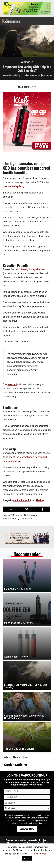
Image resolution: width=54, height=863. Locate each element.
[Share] (11, 509)
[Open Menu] (50, 21)
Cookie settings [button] (38, 853)
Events (9, 840)
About (9, 843)
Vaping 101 (27, 61)
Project (43, 840)
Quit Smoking (31, 515)
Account (20, 843)
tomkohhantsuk (21, 500)
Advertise (20, 840)
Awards (32, 840)
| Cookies (41, 843)
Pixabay (40, 500)
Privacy (31, 843)
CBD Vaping (17, 515)
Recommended (10, 518)
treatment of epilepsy (13, 186)
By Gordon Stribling (11, 75)
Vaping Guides (26, 518)
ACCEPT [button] (27, 858)
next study (12, 384)
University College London (32, 269)
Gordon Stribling (15, 765)
